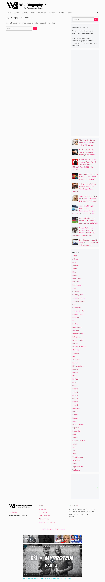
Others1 (75, 386)
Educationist (76, 327)
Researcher (76, 431)
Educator (75, 330)
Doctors (75, 324)
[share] (79, 545)
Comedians (76, 308)
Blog (74, 272)
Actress (24, 13)
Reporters (76, 428)
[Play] (62, 539)
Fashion (75, 343)
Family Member (78, 340)
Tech (74, 447)
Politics (75, 415)
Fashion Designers (79, 347)
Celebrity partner (78, 298)
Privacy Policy (44, 519)
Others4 (75, 395)
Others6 (75, 402)
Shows (61, 13)
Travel (74, 454)
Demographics (77, 314)
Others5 (75, 398)
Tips (73, 450)
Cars (74, 288)
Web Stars (76, 460)
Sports (33, 13)
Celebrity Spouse (78, 301)
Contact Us (43, 512)
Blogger (75, 275)
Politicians (42, 13)
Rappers (75, 421)
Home (9, 13)
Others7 (75, 405)
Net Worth (76, 379)
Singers (75, 437)
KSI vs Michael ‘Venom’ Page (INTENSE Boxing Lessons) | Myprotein (50, 546)
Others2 (75, 389)
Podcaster (76, 408)
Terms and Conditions (47, 522)
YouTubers (52, 13)
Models (75, 369)
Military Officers (78, 366)
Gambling (75, 353)
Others (74, 382)
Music (74, 376)
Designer (75, 317)
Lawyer (75, 363)
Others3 (75, 392)
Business (75, 282)
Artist (74, 262)
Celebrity (75, 291)
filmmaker (75, 350)
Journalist (75, 360)
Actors (16, 13)
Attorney (75, 265)
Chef (74, 304)
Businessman (77, 285)
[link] (25, 546)
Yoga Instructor (77, 467)
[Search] (35, 28)
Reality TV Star (77, 424)
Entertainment (77, 334)
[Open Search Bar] (97, 13)
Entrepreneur (77, 337)
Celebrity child (77, 295)
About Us (42, 509)
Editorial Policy (44, 516)
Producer (75, 418)
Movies (69, 13)
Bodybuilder (76, 278)
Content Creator (78, 311)
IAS (73, 356)
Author (74, 269)
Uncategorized (77, 457)
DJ (73, 321)
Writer (74, 463)
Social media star (78, 441)
